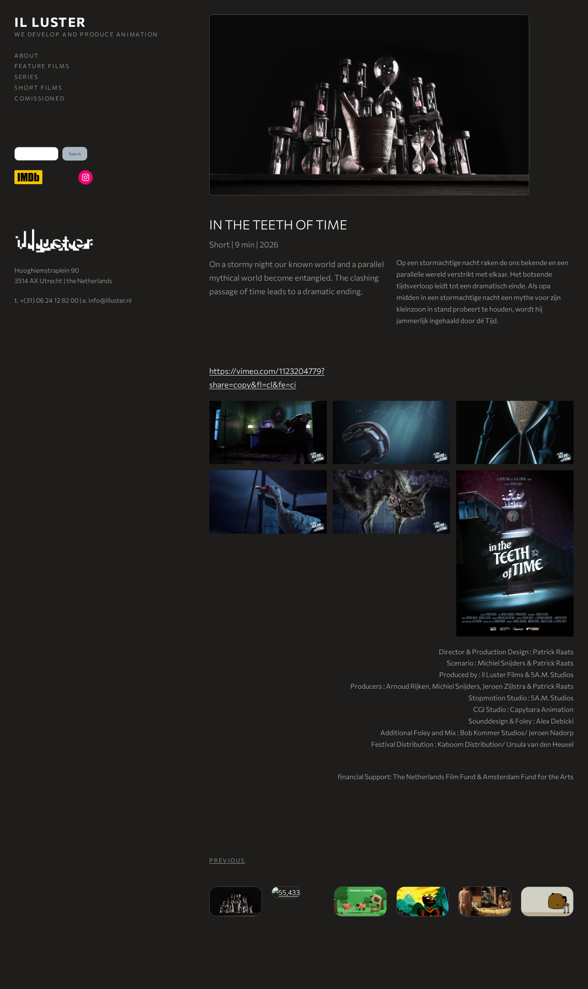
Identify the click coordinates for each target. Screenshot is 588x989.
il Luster (50, 22)
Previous (227, 860)
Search (75, 153)
